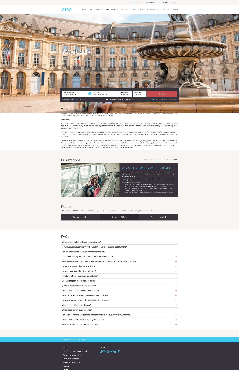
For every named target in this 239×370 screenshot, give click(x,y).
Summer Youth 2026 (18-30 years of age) (121, 99)
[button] (74, 99)
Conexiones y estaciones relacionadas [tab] (143, 211)
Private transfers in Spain (73, 355)
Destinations (72, 340)
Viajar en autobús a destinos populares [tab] (110, 211)
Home (63, 340)
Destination (96, 92)
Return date (137, 92)
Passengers (65, 99)
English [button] (137, 2)
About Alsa (67, 347)
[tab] (119, 242)
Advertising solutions (71, 362)
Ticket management (71, 359)
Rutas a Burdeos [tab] (86, 211)
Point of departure (69, 92)
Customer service (150, 2)
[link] (89, 93)
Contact (66, 366)
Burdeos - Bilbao (119, 217)
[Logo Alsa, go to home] (66, 9)
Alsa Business (164, 2)
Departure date (124, 92)
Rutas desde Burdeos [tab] (69, 211)
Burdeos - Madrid (80, 217)
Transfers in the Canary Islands (75, 351)
